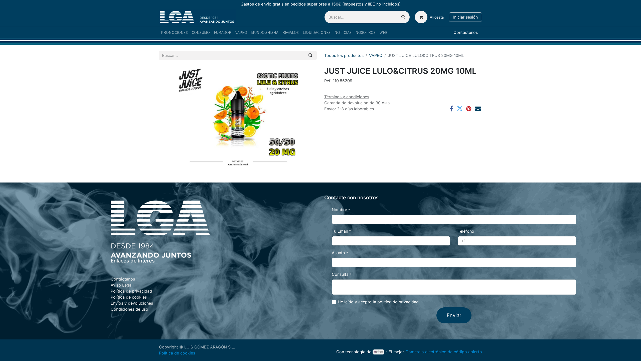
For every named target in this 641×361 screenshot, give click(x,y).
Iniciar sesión (465, 17)
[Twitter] (460, 109)
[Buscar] (403, 17)
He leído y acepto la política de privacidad (378, 301)
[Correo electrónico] (478, 109)
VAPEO (375, 55)
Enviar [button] (454, 315)
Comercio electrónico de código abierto (443, 351)
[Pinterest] (468, 109)
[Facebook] (451, 109)
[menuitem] (174, 32)
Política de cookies (177, 352)
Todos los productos (344, 55)
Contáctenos (465, 32)
